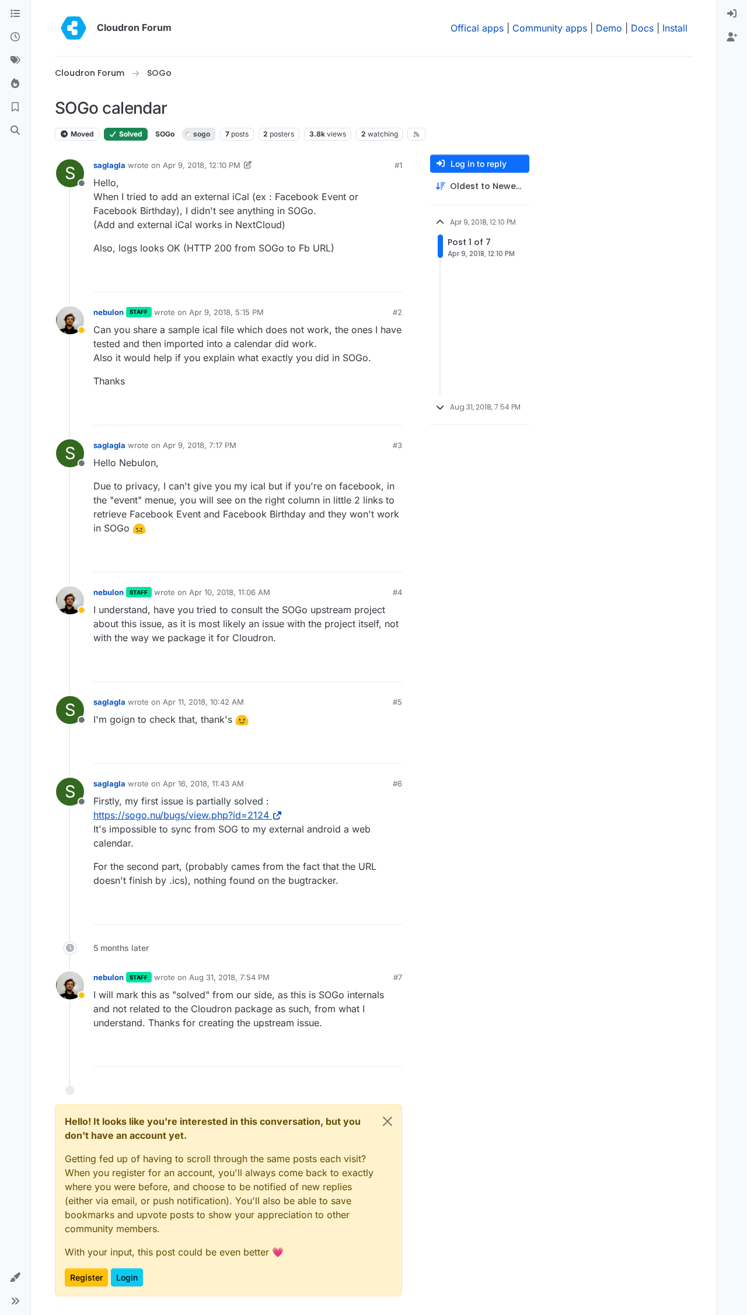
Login (127, 1277)
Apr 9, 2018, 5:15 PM (226, 312)
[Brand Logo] (74, 28)
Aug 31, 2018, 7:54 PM (229, 977)
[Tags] (15, 60)
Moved (81, 134)
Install (674, 28)
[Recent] (15, 37)
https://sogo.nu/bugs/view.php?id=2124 (181, 815)
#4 (397, 592)
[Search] (15, 130)
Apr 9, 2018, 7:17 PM (199, 445)
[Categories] (15, 14)
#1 (398, 165)
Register (86, 1277)
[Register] (731, 37)
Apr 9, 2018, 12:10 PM (201, 165)
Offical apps (477, 28)
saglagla (109, 165)
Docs (642, 28)
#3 (397, 445)
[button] (15, 1277)
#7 (397, 977)
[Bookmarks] (15, 107)
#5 (397, 702)
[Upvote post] (374, 278)
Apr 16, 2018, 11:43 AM (203, 783)
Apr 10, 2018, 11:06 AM (229, 592)
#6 (397, 783)
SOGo (164, 134)
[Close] (388, 1121)
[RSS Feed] (416, 134)
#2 (397, 312)
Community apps (549, 28)
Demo (609, 28)
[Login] (731, 14)
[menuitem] (731, 14)
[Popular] (15, 84)
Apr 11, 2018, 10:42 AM (203, 702)
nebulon (108, 312)
